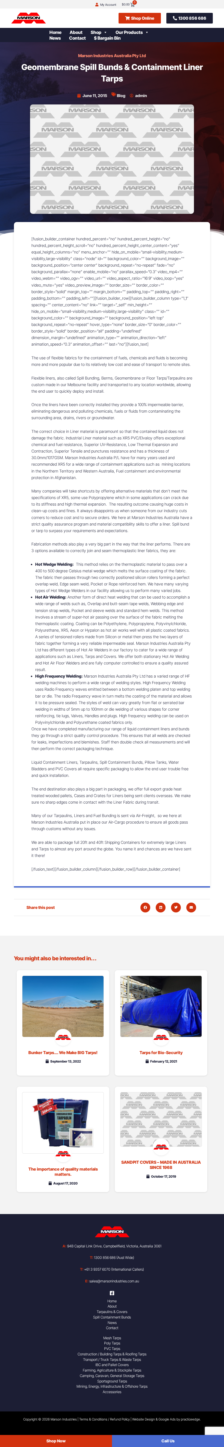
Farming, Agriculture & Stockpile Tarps (112, 1370)
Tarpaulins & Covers (112, 1311)
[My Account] (97, 5)
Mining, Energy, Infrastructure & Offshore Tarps (112, 1386)
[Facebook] (112, 1293)
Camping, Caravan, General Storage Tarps (112, 1375)
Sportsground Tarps (112, 1381)
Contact (77, 38)
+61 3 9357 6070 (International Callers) (112, 1269)
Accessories (112, 1392)
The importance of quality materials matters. (63, 1171)
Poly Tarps (112, 1343)
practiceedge (190, 1419)
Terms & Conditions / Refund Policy (104, 1419)
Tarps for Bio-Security (161, 1052)
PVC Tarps (112, 1348)
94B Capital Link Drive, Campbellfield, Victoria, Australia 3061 (112, 1246)
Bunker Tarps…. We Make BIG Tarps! (63, 1052)
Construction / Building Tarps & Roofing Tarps (112, 1354)
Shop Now (56, 1441)
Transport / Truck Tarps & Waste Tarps (112, 1359)
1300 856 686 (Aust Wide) (112, 1257)
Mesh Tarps (112, 1338)
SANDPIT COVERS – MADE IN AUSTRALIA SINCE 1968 (161, 1165)
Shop (96, 32)
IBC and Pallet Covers (112, 1365)
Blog (121, 95)
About (76, 32)
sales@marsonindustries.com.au (112, 1281)
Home (55, 32)
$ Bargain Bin (107, 38)
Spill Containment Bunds (112, 1317)
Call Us (168, 1441)
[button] (145, 907)
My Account (108, 5)
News (55, 38)
